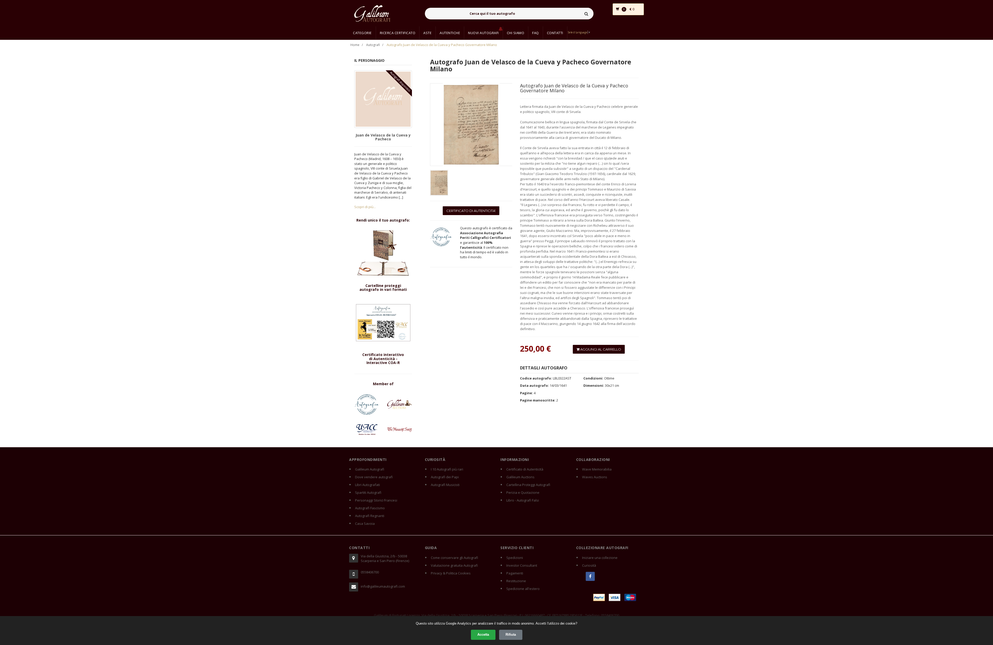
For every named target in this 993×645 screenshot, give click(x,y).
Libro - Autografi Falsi (522, 500)
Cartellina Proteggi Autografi (528, 484)
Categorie (362, 33)
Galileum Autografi (369, 469)
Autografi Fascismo (370, 508)
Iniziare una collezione (600, 557)
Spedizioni (514, 557)
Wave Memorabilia (597, 469)
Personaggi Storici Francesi (376, 500)
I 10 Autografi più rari (447, 469)
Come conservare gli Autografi (454, 557)
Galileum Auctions (520, 477)
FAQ (535, 33)
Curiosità (589, 565)
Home (354, 45)
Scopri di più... (365, 206)
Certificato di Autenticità (524, 469)
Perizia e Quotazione (522, 492)
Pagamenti (514, 573)
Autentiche (450, 33)
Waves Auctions (594, 477)
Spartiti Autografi (368, 492)
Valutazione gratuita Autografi (454, 565)
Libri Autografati (367, 484)
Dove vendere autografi (374, 477)
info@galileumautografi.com (383, 586)
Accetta (483, 634)
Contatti (555, 33)
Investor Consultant (521, 565)
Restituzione (516, 581)
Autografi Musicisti (445, 484)
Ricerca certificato (398, 33)
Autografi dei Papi (445, 477)
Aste (427, 33)
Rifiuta (511, 634)
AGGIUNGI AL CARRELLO (600, 349)
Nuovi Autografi (483, 33)
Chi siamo (515, 33)
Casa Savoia (365, 523)
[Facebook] (590, 576)
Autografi (373, 45)
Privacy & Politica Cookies (451, 573)
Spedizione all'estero (523, 588)
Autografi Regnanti (369, 515)
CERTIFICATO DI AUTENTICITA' (471, 211)
